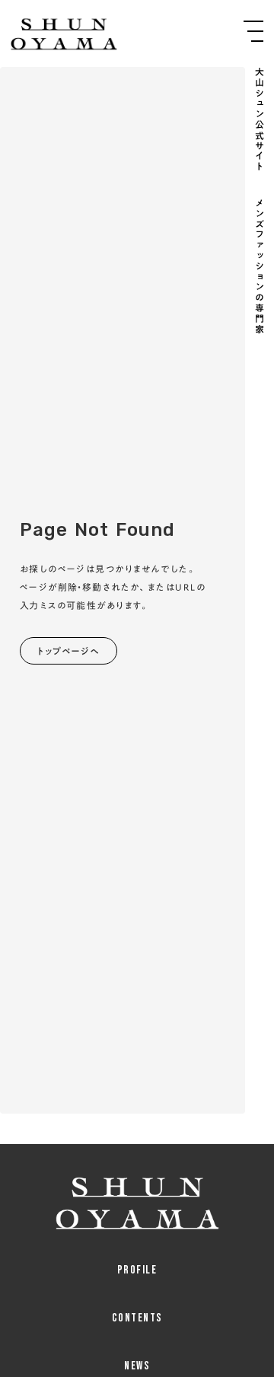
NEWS (137, 1366)
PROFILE (137, 1270)
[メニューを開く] (253, 31)
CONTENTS (137, 1318)
